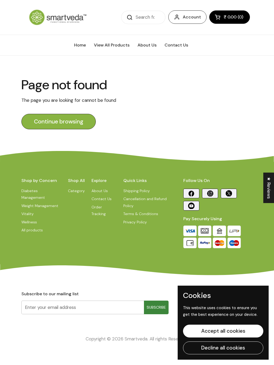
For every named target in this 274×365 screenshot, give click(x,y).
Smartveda (136, 339)
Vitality (27, 213)
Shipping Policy (136, 190)
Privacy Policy (135, 222)
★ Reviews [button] (269, 188)
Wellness (29, 222)
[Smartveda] (57, 17)
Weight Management (39, 205)
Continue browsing (58, 121)
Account (192, 17)
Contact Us (102, 198)
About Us (100, 190)
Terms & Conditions (140, 213)
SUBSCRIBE (156, 307)
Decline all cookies (223, 347)
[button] (229, 17)
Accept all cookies (223, 331)
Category (76, 190)
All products (32, 230)
